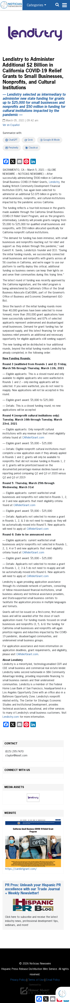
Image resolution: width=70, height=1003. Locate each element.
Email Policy (53, 980)
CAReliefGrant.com (33, 437)
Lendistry (54, 182)
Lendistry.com (11, 717)
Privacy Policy (18, 980)
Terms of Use (36, 980)
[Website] (33, 843)
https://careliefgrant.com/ (21, 869)
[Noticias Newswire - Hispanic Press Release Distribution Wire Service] (11, 5)
